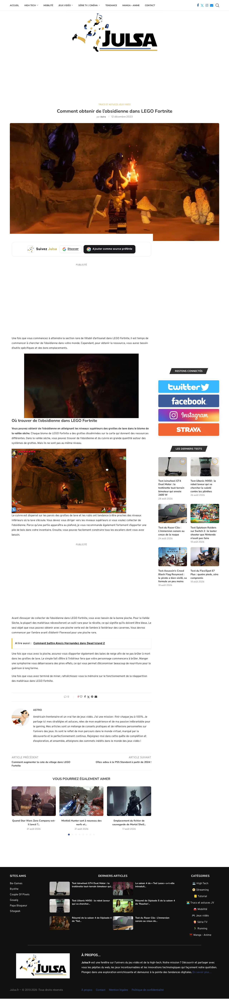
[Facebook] (198, 5)
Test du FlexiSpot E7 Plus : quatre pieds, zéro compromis (204, 574)
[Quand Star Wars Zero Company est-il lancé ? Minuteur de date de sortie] (34, 801)
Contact (150, 5)
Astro (103, 117)
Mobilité (48, 5)
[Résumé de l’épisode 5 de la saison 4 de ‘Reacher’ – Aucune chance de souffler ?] (123, 906)
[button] (16, 811)
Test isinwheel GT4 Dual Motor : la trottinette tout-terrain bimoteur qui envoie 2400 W (171, 488)
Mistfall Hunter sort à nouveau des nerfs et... (81, 822)
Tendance (111, 5)
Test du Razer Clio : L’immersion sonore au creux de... (152, 919)
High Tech (30, 5)
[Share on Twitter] (88, 697)
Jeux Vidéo (65, 5)
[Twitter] (202, 5)
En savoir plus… (202, 972)
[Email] (211, 5)
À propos (86, 989)
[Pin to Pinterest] (92, 696)
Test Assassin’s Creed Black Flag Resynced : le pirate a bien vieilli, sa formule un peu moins (172, 576)
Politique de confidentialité (148, 989)
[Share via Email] (96, 696)
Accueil (14, 5)
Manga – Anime (131, 5)
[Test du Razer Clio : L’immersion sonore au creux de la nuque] (172, 513)
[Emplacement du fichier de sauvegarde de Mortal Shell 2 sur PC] (129, 801)
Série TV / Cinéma (88, 5)
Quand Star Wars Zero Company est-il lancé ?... (33, 822)
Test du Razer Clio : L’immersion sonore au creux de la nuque (171, 531)
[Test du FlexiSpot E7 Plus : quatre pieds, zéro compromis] (205, 556)
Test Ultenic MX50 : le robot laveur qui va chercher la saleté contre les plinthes (203, 486)
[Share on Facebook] (85, 696)
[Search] (217, 5)
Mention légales (118, 989)
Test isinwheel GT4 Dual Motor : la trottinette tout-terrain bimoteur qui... (92, 885)
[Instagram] (207, 5)
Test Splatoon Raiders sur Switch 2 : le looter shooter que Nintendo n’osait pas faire (204, 533)
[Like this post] (81, 696)
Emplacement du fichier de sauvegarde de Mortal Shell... (129, 822)
